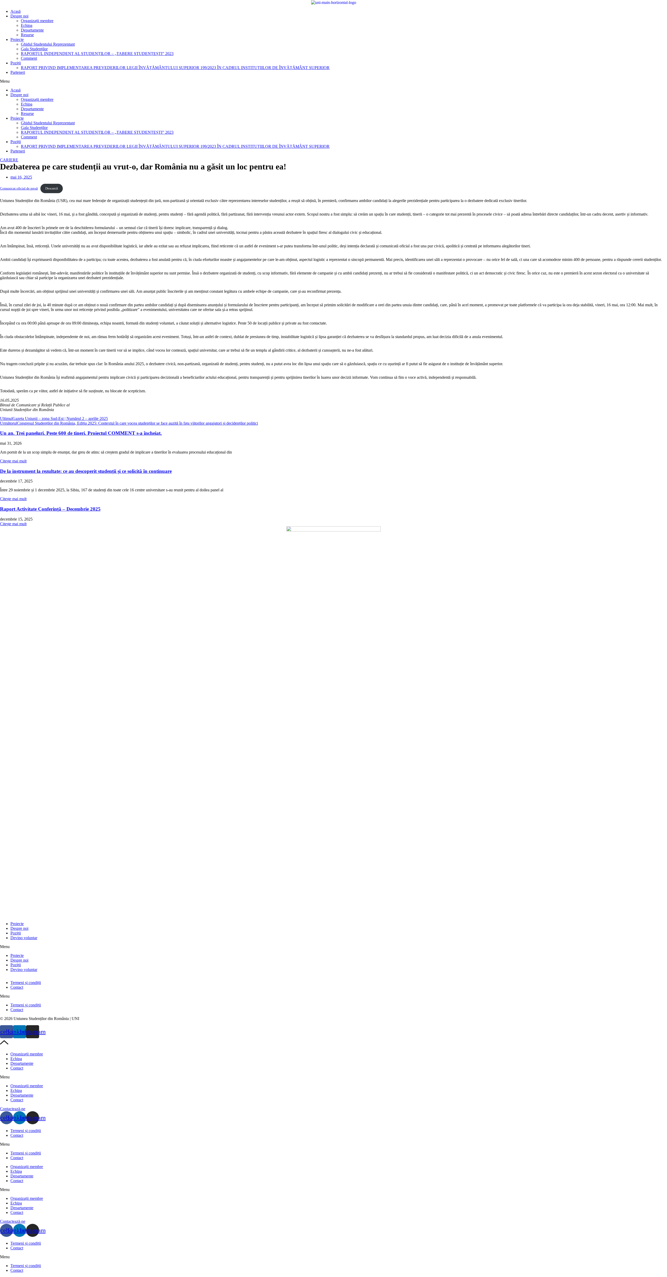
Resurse (27, 35)
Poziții (15, 63)
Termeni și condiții (25, 982)
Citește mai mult (13, 461)
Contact (16, 987)
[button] (333, 81)
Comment (29, 58)
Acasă (15, 11)
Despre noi (19, 16)
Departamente (32, 30)
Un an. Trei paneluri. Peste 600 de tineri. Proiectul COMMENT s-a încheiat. (81, 433)
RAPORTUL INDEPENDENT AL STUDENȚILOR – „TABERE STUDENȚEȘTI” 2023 (97, 53)
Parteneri (17, 72)
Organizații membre (37, 21)
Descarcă (51, 188)
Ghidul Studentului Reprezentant (48, 44)
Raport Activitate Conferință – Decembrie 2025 (50, 509)
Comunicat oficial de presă (19, 188)
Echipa (26, 25)
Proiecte (17, 39)
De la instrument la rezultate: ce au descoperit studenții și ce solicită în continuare (86, 471)
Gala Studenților (34, 49)
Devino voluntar (23, 938)
